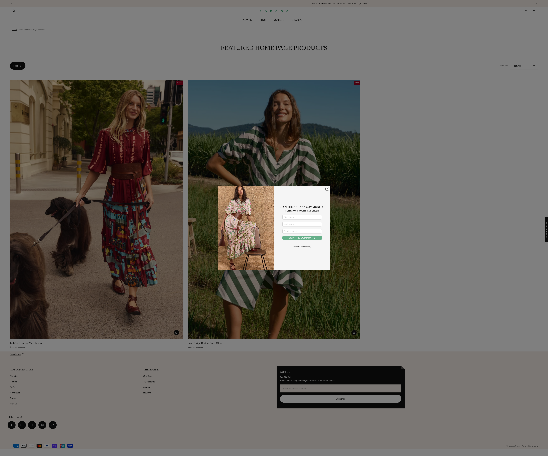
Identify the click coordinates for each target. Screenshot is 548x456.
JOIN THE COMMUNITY (302, 237)
